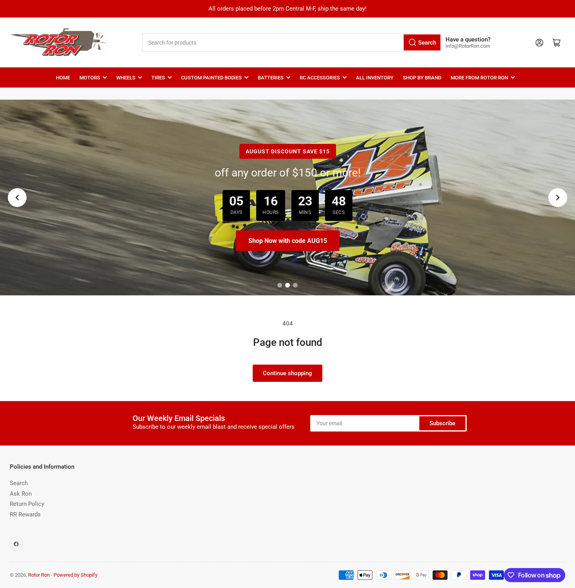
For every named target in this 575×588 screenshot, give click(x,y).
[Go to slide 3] (295, 285)
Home (63, 78)
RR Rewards (25, 514)
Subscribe (442, 423)
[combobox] (291, 42)
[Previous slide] (17, 197)
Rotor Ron (39, 575)
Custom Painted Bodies (211, 78)
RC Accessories (320, 78)
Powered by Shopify (75, 575)
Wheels (125, 78)
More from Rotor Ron (479, 78)
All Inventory (375, 78)
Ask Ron (21, 493)
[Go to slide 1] (279, 285)
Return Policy (27, 503)
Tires (158, 78)
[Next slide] (557, 197)
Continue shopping (287, 373)
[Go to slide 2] (287, 285)
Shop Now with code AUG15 (287, 241)
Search (19, 483)
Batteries (271, 78)
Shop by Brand (422, 78)
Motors (89, 78)
